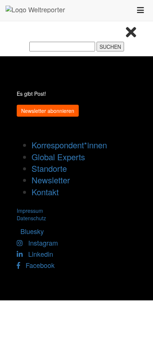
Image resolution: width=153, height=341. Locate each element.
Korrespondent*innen (69, 145)
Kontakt (45, 192)
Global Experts (58, 156)
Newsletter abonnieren (47, 110)
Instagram (40, 242)
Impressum (30, 210)
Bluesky (30, 231)
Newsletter (51, 180)
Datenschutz (31, 218)
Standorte (49, 168)
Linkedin (38, 254)
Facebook (37, 265)
